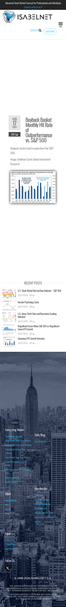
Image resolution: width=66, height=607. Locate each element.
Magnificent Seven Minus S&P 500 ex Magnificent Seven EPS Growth (38, 327)
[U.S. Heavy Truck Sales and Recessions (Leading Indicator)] (9, 317)
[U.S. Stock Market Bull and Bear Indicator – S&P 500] (9, 293)
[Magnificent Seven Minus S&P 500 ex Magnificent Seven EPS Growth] (9, 329)
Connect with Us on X (33, 7)
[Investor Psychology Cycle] (9, 305)
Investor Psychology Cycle (28, 302)
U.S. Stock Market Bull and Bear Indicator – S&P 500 (39, 290)
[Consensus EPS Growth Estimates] (9, 341)
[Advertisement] (33, 75)
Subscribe (50, 31)
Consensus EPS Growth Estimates (31, 338)
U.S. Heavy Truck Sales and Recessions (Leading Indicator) (37, 315)
